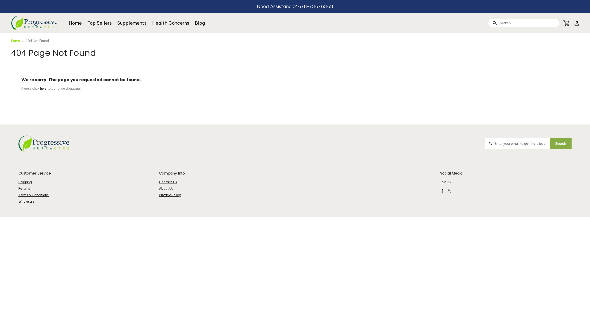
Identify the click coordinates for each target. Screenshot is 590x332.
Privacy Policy (170, 195)
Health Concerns (170, 23)
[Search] (494, 23)
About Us (166, 189)
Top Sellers (99, 23)
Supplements (132, 23)
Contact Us (168, 182)
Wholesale (26, 201)
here (43, 88)
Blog (200, 23)
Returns (24, 189)
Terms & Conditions (33, 195)
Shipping (25, 182)
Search (560, 144)
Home (75, 23)
